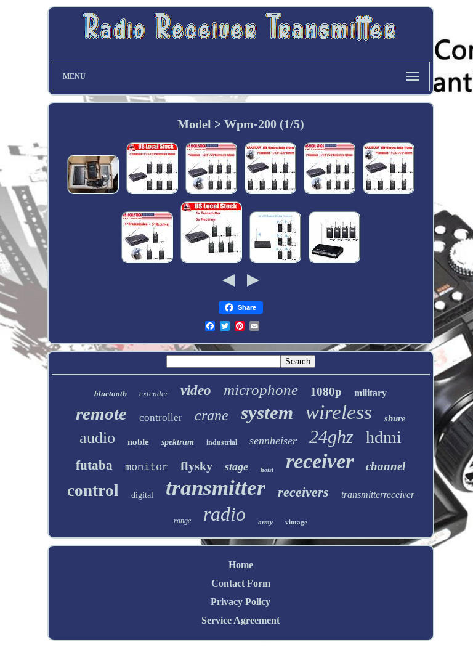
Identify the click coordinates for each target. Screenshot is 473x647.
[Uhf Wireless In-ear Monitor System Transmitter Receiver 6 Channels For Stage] (147, 262)
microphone (261, 389)
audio (97, 438)
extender (153, 393)
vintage (296, 522)
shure (395, 418)
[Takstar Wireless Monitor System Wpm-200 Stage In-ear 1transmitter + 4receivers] (334, 262)
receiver (320, 461)
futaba (94, 465)
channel (385, 466)
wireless (338, 412)
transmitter (215, 488)
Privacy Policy (240, 601)
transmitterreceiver (377, 494)
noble (138, 442)
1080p (326, 391)
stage (236, 466)
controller (160, 417)
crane (211, 415)
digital (142, 495)
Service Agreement (240, 620)
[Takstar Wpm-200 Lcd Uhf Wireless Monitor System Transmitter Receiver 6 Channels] (152, 193)
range (182, 520)
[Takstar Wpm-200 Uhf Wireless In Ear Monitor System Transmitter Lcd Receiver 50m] (388, 193)
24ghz (331, 436)
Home (240, 565)
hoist (267, 469)
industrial (221, 442)
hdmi (384, 437)
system (267, 412)
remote (101, 413)
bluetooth (110, 393)
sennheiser (273, 440)
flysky (196, 466)
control (93, 490)
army (265, 522)
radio (224, 514)
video (195, 390)
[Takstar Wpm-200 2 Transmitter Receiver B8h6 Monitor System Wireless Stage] (93, 193)
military (370, 393)
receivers (303, 492)
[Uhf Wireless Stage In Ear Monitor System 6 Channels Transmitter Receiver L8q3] (211, 193)
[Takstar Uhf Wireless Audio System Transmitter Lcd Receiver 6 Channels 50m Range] (270, 193)
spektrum (177, 442)
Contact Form (240, 583)
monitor (146, 467)
